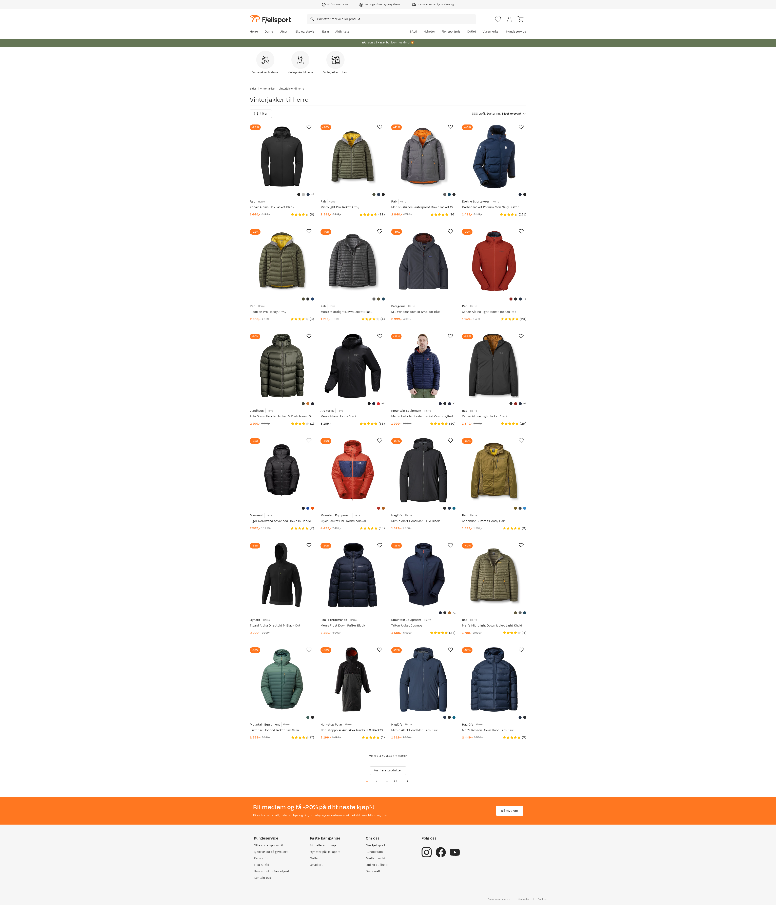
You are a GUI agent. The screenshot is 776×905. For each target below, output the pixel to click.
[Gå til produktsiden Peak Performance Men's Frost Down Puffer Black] (353, 575)
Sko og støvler (305, 32)
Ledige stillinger (377, 865)
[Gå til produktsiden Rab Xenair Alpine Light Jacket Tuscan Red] (494, 261)
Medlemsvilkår (376, 858)
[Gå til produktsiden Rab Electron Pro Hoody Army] (282, 261)
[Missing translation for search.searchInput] (312, 19)
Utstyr (284, 32)
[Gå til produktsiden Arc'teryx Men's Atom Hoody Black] (353, 366)
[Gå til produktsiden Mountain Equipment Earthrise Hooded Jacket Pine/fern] (282, 679)
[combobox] (391, 19)
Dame (269, 32)
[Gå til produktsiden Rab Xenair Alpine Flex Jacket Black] (282, 156)
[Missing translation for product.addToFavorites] (309, 127)
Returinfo (261, 858)
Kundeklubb (374, 852)
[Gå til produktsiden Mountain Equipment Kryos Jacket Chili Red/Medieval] (353, 470)
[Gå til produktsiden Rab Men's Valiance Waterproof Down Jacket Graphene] (423, 156)
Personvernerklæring (498, 899)
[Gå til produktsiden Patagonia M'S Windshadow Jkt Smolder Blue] (423, 261)
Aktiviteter (343, 32)
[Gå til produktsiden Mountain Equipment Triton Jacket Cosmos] (423, 575)
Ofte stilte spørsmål (268, 845)
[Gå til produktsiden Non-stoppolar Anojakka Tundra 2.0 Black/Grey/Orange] (353, 679)
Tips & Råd (261, 865)
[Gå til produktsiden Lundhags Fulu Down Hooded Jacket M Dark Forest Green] (282, 366)
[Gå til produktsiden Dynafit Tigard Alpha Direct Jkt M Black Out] (282, 575)
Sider (253, 89)
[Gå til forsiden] (270, 19)
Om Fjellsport (375, 845)
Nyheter (429, 32)
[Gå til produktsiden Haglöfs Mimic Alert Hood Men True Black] (423, 470)
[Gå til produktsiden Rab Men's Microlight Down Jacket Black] (353, 261)
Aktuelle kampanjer (324, 845)
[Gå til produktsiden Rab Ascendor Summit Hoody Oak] (494, 470)
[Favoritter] (498, 19)
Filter (264, 114)
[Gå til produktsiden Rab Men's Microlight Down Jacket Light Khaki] (494, 575)
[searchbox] (396, 19)
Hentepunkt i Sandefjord (271, 871)
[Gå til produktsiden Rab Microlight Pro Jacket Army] (353, 156)
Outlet (471, 32)
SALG (413, 32)
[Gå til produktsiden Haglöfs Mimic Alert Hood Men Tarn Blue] (423, 679)
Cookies (542, 899)
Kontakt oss (262, 878)
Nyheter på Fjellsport (325, 852)
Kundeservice (516, 32)
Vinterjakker (267, 89)
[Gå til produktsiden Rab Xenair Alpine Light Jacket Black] (494, 366)
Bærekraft (373, 871)
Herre (254, 32)
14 (395, 781)
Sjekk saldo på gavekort (271, 852)
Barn (325, 32)
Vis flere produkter (388, 770)
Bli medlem (509, 811)
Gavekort (316, 865)
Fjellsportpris (451, 32)
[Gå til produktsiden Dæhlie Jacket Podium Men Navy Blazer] (494, 156)
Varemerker (491, 32)
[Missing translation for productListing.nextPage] (407, 781)
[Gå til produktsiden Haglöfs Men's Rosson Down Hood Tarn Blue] (494, 679)
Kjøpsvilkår (524, 899)
